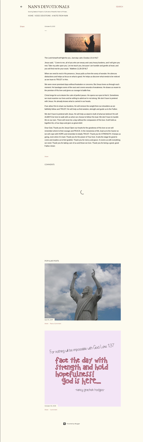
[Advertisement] (83, 238)
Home (30, 16)
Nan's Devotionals (48, 6)
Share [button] (22, 27)
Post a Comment (55, 323)
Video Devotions (43, 16)
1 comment (53, 409)
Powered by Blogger (73, 424)
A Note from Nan (60, 16)
